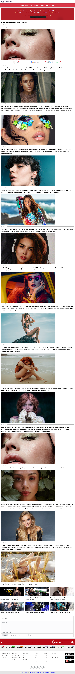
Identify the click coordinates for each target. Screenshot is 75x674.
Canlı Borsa (25, 653)
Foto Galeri (46, 653)
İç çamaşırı (13, 584)
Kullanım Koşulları (46, 672)
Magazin (42, 5)
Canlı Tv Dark (15, 653)
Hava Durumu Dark (5, 653)
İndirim (19, 584)
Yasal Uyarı (53, 672)
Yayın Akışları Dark (16, 655)
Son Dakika (14, 659)
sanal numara (15, 662)
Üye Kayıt (54, 655)
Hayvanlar (36, 5)
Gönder (5, 635)
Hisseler (45, 647)
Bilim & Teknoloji (24, 5)
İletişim (26, 672)
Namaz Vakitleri (10, 647)
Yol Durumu (61, 647)
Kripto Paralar (70, 647)
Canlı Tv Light (4, 657)
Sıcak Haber (46, 662)
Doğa (31, 5)
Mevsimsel (30, 584)
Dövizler (36, 655)
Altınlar (36, 653)
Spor (53, 5)
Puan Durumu (37, 647)
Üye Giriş (54, 653)
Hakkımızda (22, 672)
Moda (36, 584)
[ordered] (20, 635)
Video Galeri (46, 655)
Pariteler (52, 647)
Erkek (3, 584)
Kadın (24, 584)
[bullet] (22, 635)
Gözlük (7, 584)
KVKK (41, 672)
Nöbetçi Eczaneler (16, 657)
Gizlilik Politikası (32, 672)
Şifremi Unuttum (56, 657)
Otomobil (48, 5)
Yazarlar (46, 657)
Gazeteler (20, 647)
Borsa (2, 647)
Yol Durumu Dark (5, 655)
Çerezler (37, 672)
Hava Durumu (28, 647)
